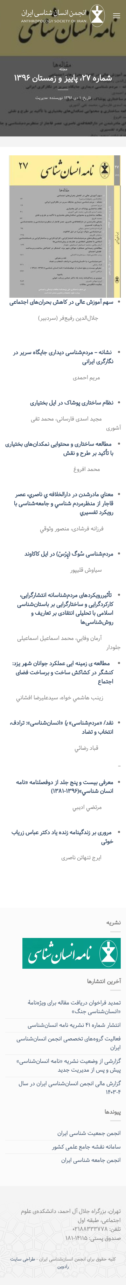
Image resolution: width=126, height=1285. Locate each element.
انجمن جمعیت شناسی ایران (89, 1133)
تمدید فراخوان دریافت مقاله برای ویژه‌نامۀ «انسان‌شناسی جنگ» (74, 1007)
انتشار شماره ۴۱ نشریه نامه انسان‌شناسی (74, 1025)
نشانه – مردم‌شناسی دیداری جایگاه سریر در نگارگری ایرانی (63, 357)
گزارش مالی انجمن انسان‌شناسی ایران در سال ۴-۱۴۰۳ (70, 1088)
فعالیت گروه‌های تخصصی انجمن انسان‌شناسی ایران (68, 1043)
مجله (63, 69)
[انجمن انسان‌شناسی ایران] (63, 16)
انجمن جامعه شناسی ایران (91, 1160)
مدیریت (41, 98)
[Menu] (116, 15)
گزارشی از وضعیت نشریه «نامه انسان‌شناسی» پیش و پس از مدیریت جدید (68, 1066)
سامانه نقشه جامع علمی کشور (86, 1147)
